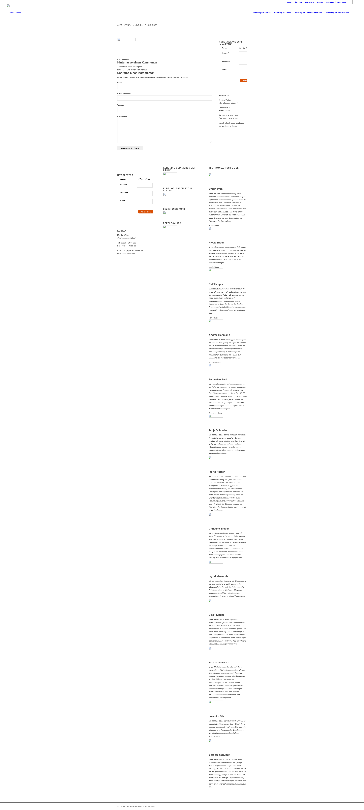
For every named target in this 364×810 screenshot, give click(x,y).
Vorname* (225, 53)
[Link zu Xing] (354, 2)
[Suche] (354, 12)
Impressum (330, 2)
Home (289, 2)
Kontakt (320, 2)
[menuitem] (289, 2)
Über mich (298, 2)
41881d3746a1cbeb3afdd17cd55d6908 (137, 25)
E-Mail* (224, 69)
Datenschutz (342, 2)
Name (120, 82)
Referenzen (309, 2)
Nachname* (124, 192)
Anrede (224, 48)
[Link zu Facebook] (350, 2)
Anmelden (146, 212)
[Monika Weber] (14, 12)
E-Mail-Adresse (124, 93)
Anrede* (123, 179)
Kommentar (122, 116)
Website (120, 105)
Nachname (226, 61)
